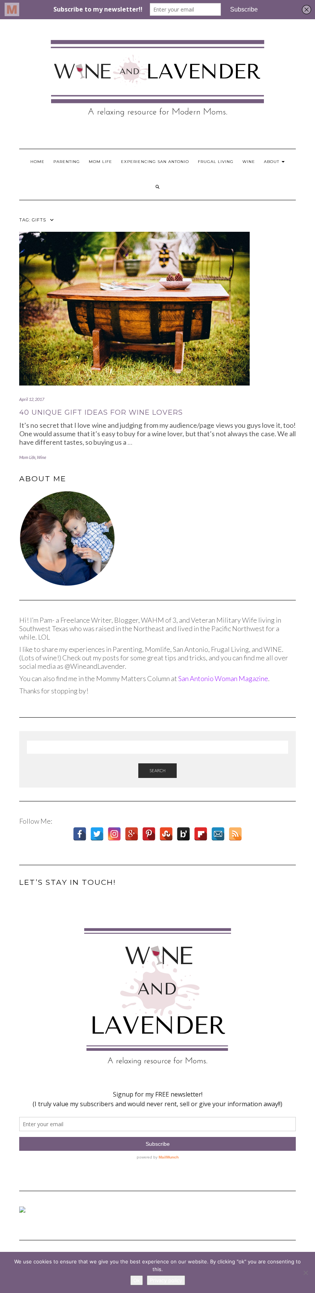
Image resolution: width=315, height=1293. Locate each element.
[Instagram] (114, 834)
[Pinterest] (149, 834)
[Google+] (131, 834)
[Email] (218, 834)
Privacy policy (166, 1280)
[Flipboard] (200, 834)
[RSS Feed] (235, 834)
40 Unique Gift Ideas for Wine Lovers (101, 412)
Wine (248, 161)
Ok (136, 1280)
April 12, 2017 (31, 399)
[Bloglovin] (183, 834)
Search (157, 770)
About (272, 161)
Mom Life (100, 161)
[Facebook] (79, 834)
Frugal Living (216, 161)
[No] (305, 1272)
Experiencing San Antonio (155, 161)
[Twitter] (97, 834)
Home (37, 161)
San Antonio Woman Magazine (223, 678)
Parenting (66, 161)
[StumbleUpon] (166, 834)
